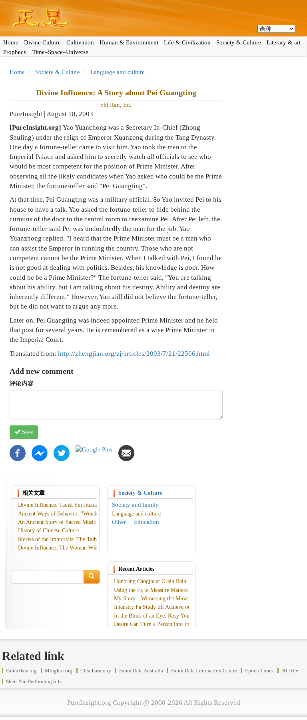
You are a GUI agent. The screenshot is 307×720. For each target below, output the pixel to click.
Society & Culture (238, 42)
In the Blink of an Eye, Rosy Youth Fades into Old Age (176, 616)
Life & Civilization (187, 42)
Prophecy (15, 52)
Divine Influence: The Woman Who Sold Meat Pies (76, 548)
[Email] (126, 452)
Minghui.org (58, 671)
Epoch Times (259, 671)
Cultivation (80, 42)
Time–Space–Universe (60, 52)
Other (119, 522)
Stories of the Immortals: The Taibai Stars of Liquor (77, 539)
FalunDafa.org (21, 671)
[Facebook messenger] (40, 452)
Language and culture (117, 72)
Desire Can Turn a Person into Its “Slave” (161, 624)
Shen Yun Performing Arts (34, 681)
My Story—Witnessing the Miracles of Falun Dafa (171, 599)
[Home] (153, 18)
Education (146, 522)
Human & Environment (129, 42)
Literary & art (284, 42)
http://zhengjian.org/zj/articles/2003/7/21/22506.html (134, 353)
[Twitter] (62, 452)
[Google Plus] (94, 449)
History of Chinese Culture (48, 530)
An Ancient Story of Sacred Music (57, 522)
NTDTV (290, 671)
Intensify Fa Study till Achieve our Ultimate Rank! (171, 607)
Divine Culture (42, 42)
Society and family (135, 504)
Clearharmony (95, 671)
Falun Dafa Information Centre (204, 671)
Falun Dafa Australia (141, 671)
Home (10, 42)
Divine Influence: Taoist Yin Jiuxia (57, 505)
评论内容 (22, 383)
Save (26, 432)
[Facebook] (18, 452)
